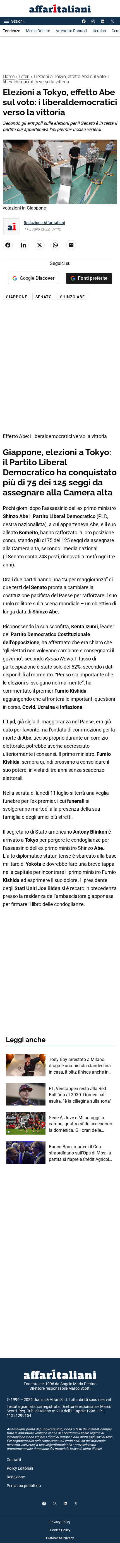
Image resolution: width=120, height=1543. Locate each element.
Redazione (16, 1477)
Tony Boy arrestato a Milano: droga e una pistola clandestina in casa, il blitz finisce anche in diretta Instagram (80, 1066)
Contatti (14, 1459)
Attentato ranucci (71, 31)
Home (9, 76)
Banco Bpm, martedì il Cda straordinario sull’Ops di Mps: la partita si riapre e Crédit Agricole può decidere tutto (80, 1153)
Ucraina (99, 31)
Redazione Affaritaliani (44, 222)
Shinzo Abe (72, 297)
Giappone (16, 297)
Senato (43, 297)
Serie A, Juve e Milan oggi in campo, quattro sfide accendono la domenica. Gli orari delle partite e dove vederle (80, 1124)
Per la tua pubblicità (24, 1485)
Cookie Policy (60, 1530)
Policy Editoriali (20, 1468)
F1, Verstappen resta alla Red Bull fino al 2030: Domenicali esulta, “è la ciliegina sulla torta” (80, 1095)
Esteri (24, 76)
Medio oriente (38, 31)
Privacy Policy (60, 1522)
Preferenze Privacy (60, 1538)
